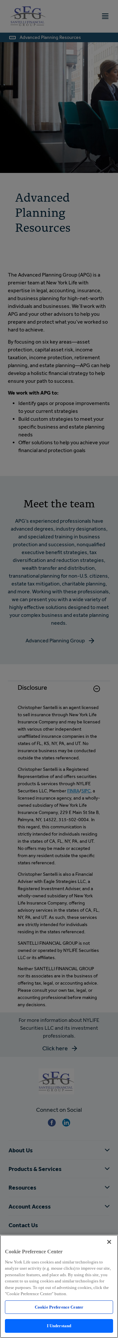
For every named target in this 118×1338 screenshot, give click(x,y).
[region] (59, 1286)
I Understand (59, 1325)
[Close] (109, 1242)
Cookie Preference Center (59, 1307)
